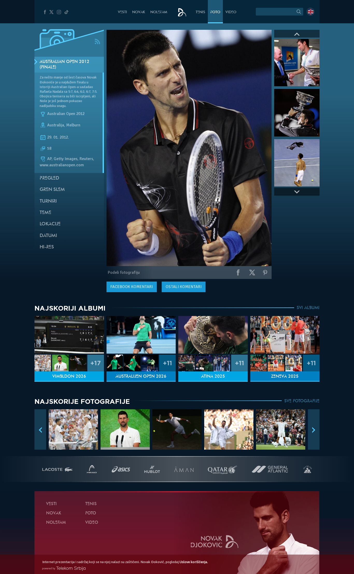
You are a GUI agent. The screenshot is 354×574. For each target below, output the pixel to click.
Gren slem (52, 189)
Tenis (200, 12)
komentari (131, 286)
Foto (215, 12)
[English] (310, 11)
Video (230, 12)
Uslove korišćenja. (194, 562)
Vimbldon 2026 (69, 377)
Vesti (122, 12)
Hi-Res (47, 247)
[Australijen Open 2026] (141, 335)
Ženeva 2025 (285, 377)
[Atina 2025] (213, 335)
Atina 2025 (213, 377)
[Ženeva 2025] (285, 335)
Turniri (48, 201)
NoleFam (158, 12)
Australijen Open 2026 (141, 377)
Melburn (73, 125)
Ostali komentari (184, 286)
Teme (45, 212)
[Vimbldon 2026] (69, 335)
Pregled (49, 178)
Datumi (48, 235)
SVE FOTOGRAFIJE (302, 401)
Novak (138, 12)
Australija (55, 125)
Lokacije (50, 224)
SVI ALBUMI (308, 308)
